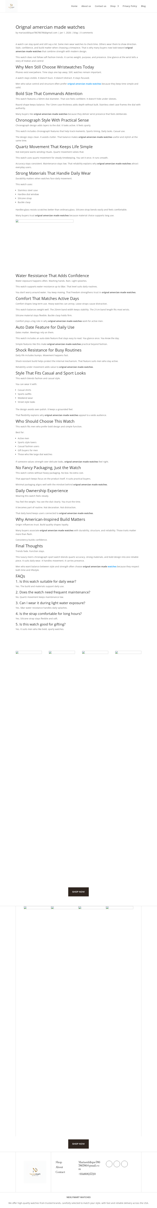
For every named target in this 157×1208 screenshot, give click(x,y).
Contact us (100, 6)
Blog (143, 6)
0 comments (86, 32)
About (59, 1167)
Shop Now (78, 891)
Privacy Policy (130, 6)
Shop (113, 6)
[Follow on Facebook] (109, 1164)
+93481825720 (87, 1174)
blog (75, 32)
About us (86, 6)
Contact (60, 1172)
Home (74, 6)
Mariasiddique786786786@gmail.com (89, 1166)
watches (112, 566)
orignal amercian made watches (84, 83)
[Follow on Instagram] (124, 1164)
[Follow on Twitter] (117, 1164)
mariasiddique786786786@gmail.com (38, 32)
